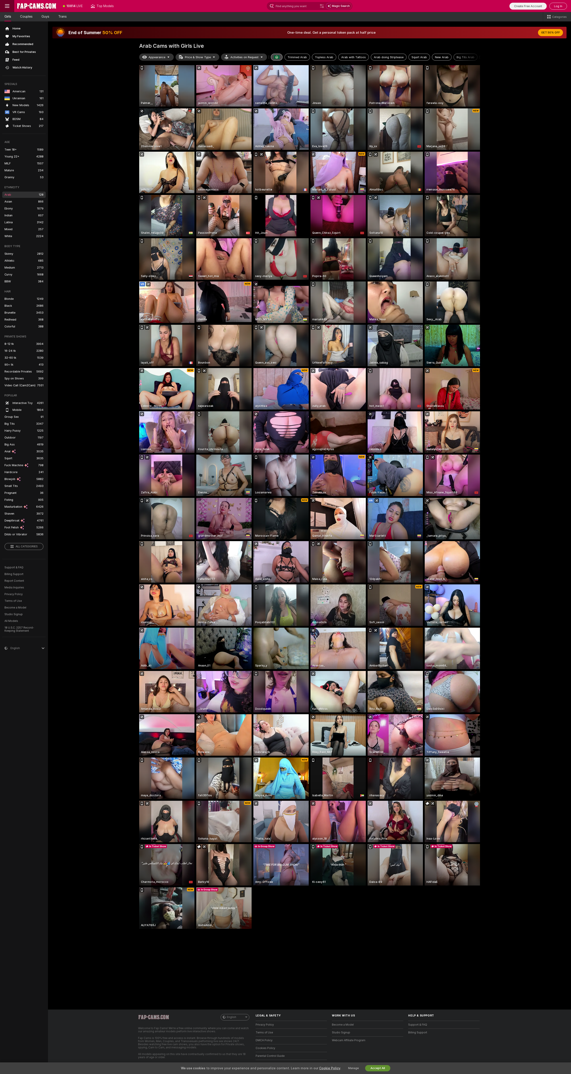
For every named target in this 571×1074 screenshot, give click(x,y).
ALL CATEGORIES (27, 546)
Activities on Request (244, 57)
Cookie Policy (329, 1068)
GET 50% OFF (550, 32)
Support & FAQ (13, 567)
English (231, 1017)
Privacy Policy (13, 594)
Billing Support (13, 574)
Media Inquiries (14, 587)
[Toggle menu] (7, 6)
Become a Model (15, 607)
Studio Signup (13, 614)
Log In (558, 6)
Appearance (157, 57)
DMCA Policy (264, 1040)
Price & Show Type (198, 57)
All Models (11, 621)
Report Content (14, 580)
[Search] (322, 6)
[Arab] (277, 57)
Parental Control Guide (270, 1055)
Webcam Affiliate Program (348, 1040)
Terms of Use (13, 600)
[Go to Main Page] (36, 6)
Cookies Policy (265, 1048)
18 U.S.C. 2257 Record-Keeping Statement (19, 629)
